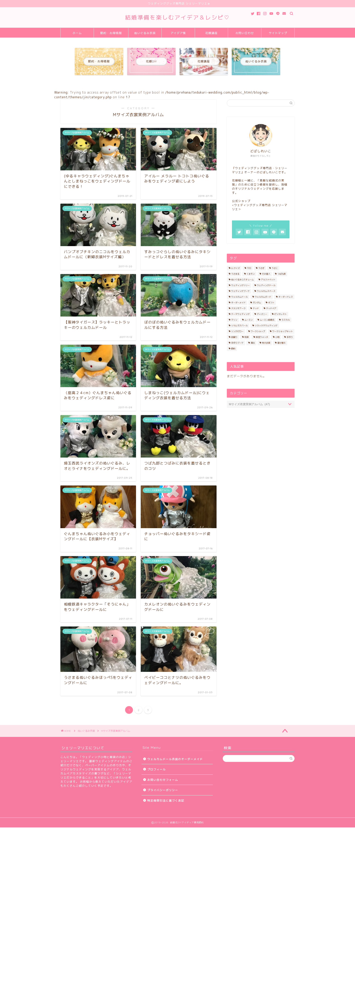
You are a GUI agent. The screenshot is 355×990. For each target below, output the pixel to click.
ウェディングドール (266, 285)
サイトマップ (278, 33)
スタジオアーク (238, 308)
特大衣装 (266, 342)
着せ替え (281, 342)
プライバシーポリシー (162, 790)
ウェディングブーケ (240, 291)
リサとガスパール (239, 325)
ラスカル (285, 319)
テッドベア (271, 308)
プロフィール (156, 769)
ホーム (77, 33)
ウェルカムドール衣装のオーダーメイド (175, 759)
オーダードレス (285, 296)
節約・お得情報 (111, 33)
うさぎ (261, 268)
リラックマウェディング (266, 325)
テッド (256, 308)
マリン (234, 319)
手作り (290, 337)
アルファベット (268, 279)
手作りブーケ (237, 342)
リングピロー (237, 331)
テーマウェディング (240, 314)
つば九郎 (281, 273)
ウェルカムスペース (266, 291)
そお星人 (266, 273)
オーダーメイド (238, 302)
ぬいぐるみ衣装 (145, 33)
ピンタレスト (280, 314)
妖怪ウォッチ (262, 337)
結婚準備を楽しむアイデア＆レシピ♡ (177, 17)
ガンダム (257, 302)
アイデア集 (178, 33)
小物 (277, 337)
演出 (253, 342)
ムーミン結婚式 (267, 319)
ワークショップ (258, 331)
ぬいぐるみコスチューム (242, 279)
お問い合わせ (244, 33)
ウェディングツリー (240, 285)
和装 (246, 337)
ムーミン (248, 319)
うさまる (235, 273)
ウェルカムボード (263, 296)
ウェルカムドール (239, 296)
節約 (233, 348)
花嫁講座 (211, 33)
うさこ (275, 268)
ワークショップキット (282, 331)
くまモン (251, 273)
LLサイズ (235, 268)
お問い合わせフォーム (162, 780)
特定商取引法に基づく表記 (165, 800)
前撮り (234, 337)
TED (249, 268)
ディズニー (262, 314)
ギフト (271, 302)
